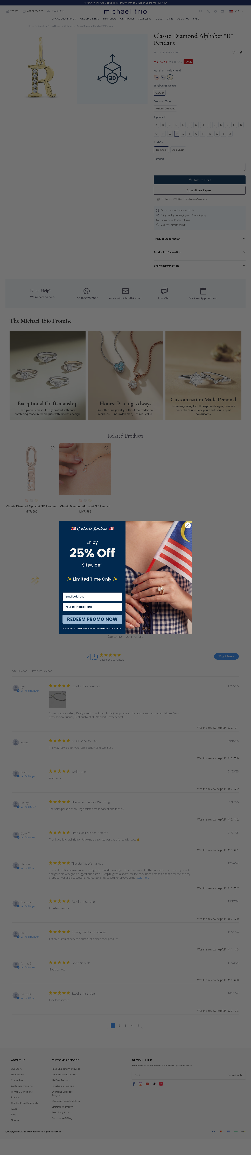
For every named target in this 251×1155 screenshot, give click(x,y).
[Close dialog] (188, 525)
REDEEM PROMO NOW (92, 619)
